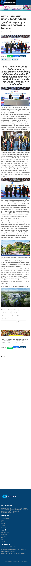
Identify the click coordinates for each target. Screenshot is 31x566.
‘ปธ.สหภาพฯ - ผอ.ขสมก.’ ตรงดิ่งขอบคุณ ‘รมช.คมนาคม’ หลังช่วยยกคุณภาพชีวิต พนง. (8, 340)
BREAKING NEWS (6, 59)
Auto (2, 539)
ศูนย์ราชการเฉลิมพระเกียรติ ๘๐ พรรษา (9, 321)
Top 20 (2, 520)
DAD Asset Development (13, 309)
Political (3, 525)
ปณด (13, 315)
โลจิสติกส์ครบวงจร (21, 321)
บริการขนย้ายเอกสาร (5, 315)
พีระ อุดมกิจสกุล (5, 318)
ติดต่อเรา (3, 541)
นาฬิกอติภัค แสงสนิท (17, 312)
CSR (2, 538)
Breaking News (5, 518)
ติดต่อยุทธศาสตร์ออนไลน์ (15, 563)
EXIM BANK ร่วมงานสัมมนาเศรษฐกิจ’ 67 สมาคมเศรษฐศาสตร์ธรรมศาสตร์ (22, 340)
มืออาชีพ (12, 318)
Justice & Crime (5, 532)
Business (3, 527)
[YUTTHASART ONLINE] (8, 2)
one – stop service (24, 309)
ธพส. (10, 312)
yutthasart (15, 31)
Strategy (3, 523)
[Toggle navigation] (28, 2)
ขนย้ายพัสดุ (4, 312)
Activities (3, 536)
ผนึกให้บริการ (19, 315)
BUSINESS (16, 59)
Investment (4, 534)
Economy (3, 522)
